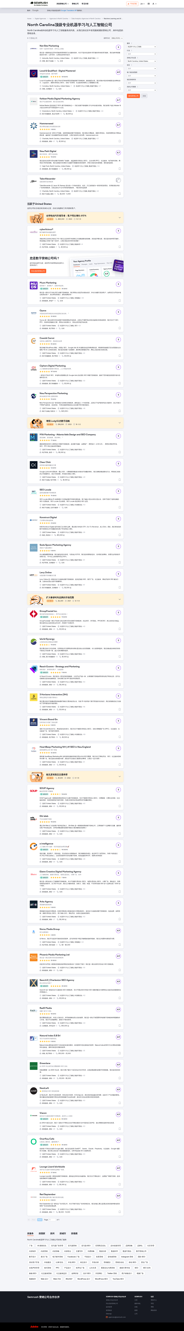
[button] (142, 4)
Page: (46, 1220)
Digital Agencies (40, 18)
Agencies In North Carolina (59, 18)
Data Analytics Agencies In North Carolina (86, 18)
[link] (75, 4)
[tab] (30, 1233)
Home (29, 18)
